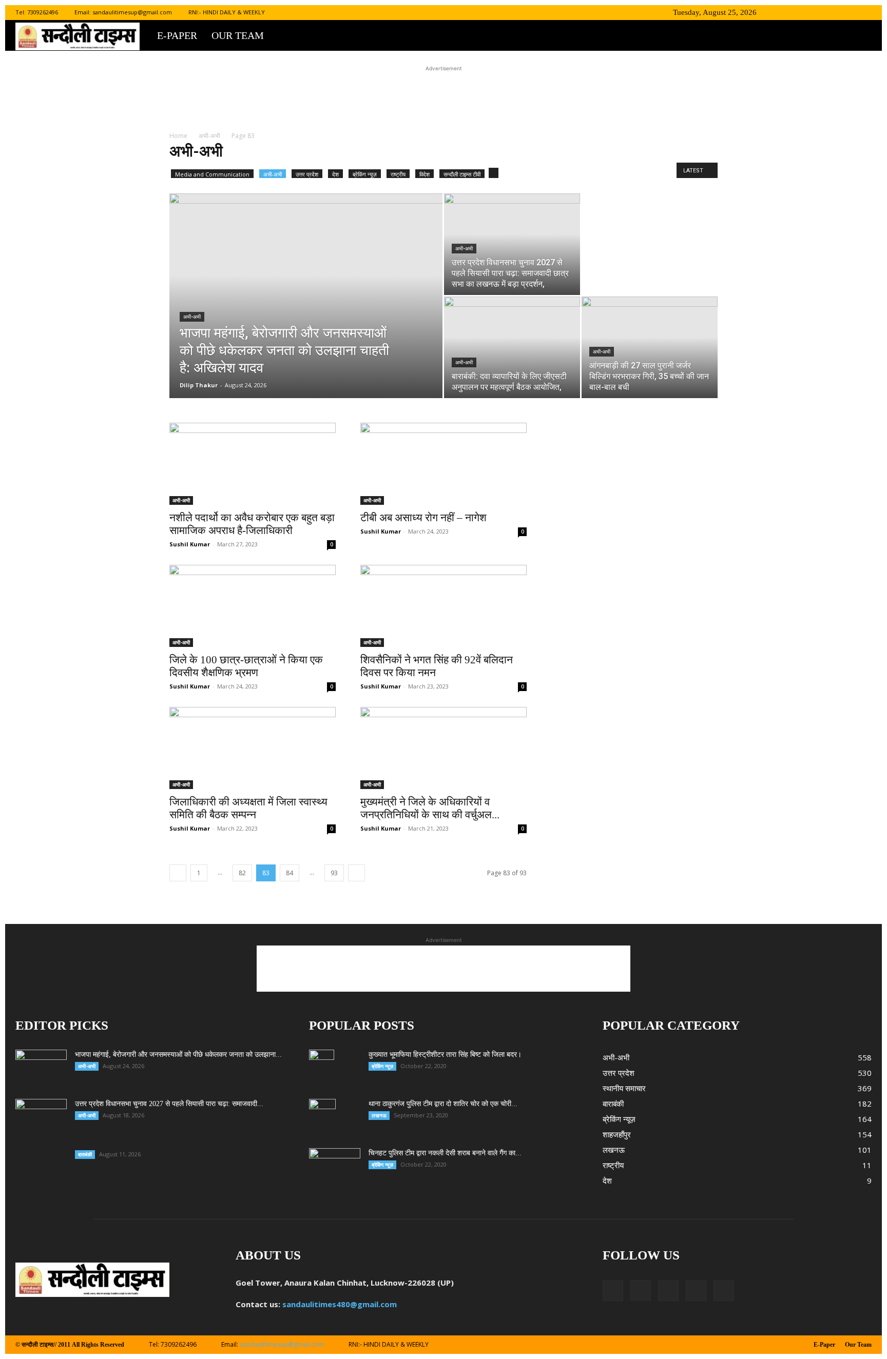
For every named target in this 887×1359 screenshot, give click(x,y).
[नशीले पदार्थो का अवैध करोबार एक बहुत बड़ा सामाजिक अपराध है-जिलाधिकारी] (252, 464)
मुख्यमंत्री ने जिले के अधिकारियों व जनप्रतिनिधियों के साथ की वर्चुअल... (429, 808)
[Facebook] (796, 12)
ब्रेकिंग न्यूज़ (365, 174)
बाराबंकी (85, 1154)
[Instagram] (813, 12)
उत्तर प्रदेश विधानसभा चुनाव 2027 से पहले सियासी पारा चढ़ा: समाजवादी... (169, 1104)
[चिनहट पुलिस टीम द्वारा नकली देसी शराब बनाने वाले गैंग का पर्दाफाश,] (334, 1166)
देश (335, 174)
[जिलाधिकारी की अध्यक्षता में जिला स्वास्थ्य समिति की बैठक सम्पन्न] (252, 748)
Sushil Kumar (189, 544)
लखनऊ (379, 1115)
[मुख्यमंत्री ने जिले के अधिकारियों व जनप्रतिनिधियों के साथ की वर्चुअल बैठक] (443, 748)
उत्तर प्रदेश (307, 174)
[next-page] (356, 872)
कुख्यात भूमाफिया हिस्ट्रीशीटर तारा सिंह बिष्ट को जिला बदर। (445, 1054)
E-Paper (177, 35)
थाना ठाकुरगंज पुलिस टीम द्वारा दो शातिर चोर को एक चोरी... (443, 1104)
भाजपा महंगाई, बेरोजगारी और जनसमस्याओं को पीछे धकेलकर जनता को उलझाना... (178, 1054)
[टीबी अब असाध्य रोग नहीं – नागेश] (443, 464)
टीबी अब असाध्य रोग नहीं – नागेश (423, 517)
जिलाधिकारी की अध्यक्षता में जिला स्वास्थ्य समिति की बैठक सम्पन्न (248, 808)
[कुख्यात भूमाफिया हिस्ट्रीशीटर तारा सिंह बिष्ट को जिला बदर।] (321, 1068)
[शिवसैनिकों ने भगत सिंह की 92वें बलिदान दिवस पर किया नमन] (443, 606)
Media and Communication (212, 174)
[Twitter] (830, 12)
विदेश (424, 174)
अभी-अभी (209, 135)
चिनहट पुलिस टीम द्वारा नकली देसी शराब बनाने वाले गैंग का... (445, 1153)
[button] (780, 12)
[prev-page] (177, 872)
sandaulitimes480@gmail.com (339, 1304)
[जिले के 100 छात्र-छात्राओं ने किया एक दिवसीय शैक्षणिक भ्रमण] (252, 606)
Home (178, 135)
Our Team (237, 35)
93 (334, 873)
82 (242, 873)
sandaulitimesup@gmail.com (132, 12)
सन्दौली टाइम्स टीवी (462, 174)
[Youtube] (864, 12)
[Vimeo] (847, 12)
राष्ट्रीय (398, 174)
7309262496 (42, 12)
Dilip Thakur (199, 385)
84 (289, 873)
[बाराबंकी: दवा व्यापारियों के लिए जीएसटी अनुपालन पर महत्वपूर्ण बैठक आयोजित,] (512, 347)
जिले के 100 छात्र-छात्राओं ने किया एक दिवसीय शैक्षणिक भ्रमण (246, 666)
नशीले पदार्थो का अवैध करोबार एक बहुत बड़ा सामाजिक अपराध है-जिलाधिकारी (252, 524)
